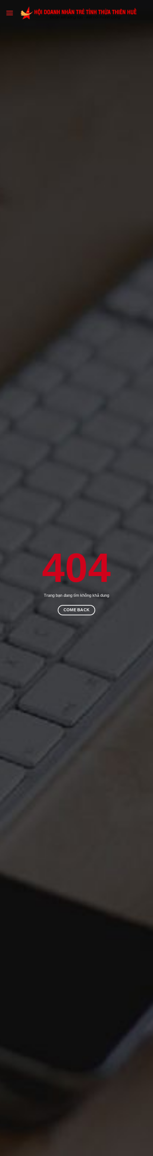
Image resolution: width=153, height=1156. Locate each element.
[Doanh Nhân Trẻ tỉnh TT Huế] (80, 12)
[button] (9, 13)
